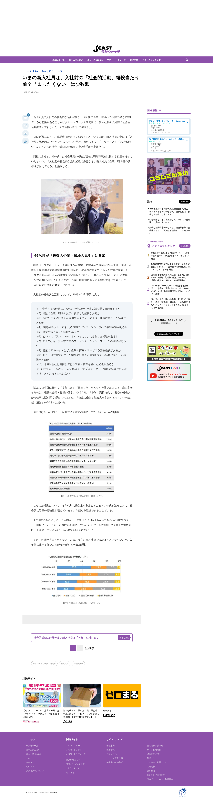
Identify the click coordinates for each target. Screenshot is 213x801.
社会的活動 (78, 663)
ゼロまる (70, 772)
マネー (110, 60)
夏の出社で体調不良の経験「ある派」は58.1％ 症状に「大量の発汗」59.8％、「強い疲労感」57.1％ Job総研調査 (170, 277)
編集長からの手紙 (114, 762)
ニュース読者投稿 (114, 758)
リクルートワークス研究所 (44, 663)
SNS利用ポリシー (155, 754)
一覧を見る (185, 201)
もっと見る (185, 246)
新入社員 (64, 663)
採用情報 (110, 749)
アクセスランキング (151, 60)
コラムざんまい (76, 60)
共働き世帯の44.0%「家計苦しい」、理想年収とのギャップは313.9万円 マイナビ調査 (170, 256)
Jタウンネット (73, 768)
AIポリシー (152, 758)
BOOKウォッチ (73, 760)
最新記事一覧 (58, 60)
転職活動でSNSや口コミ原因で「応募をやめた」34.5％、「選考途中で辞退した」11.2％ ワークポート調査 (171, 267)
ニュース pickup (95, 60)
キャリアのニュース (52, 71)
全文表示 (89, 648)
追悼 (149, 201)
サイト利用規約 (154, 749)
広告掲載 (151, 766)
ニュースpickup (30, 71)
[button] (25, 59)
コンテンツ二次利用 (156, 775)
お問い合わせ (112, 754)
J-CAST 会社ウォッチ (106, 49)
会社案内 (110, 745)
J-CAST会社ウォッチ (76, 754)
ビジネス (134, 60)
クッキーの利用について (158, 762)
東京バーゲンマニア (75, 764)
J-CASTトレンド (74, 749)
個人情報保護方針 (155, 745)
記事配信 (151, 770)
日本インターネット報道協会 (160, 779)
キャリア (122, 60)
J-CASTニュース (74, 745)
